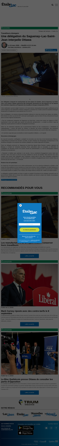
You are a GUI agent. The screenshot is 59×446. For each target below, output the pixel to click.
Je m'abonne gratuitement (29, 229)
